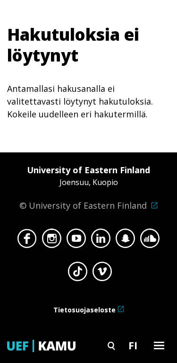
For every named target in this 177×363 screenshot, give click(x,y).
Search (111, 345)
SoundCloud (150, 241)
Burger (159, 345)
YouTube (76, 241)
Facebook (27, 241)
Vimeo (102, 274)
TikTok (77, 274)
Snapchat (125, 241)
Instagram (51, 241)
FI (132, 345)
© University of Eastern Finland (84, 187)
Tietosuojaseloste (84, 309)
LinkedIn (100, 241)
